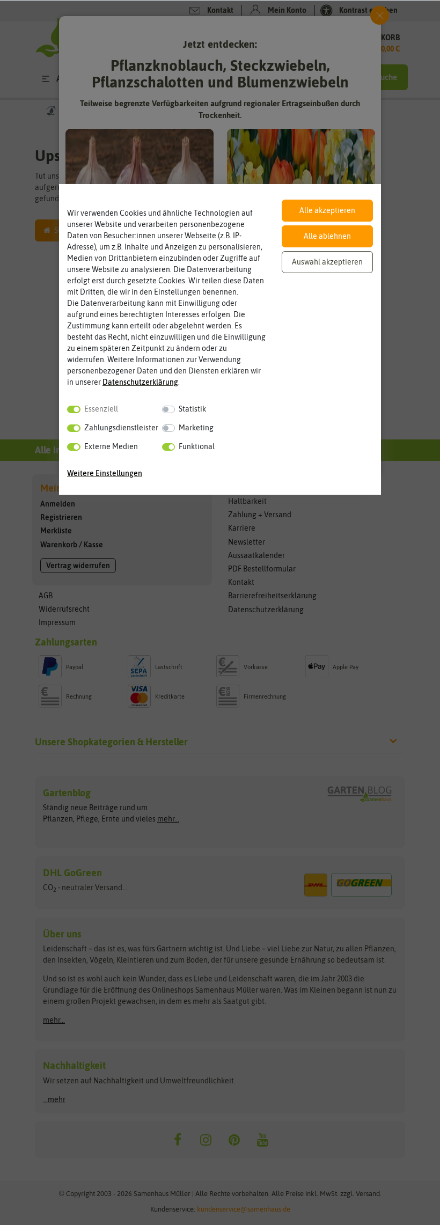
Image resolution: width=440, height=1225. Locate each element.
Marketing (196, 427)
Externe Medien (111, 446)
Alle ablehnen (327, 236)
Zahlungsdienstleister (121, 427)
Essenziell (101, 409)
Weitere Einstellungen (104, 473)
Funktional (197, 446)
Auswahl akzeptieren (327, 262)
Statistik (192, 409)
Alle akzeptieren (327, 210)
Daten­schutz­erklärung (140, 382)
